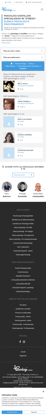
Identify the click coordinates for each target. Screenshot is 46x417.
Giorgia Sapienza (25, 134)
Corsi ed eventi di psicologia (23, 243)
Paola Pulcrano (25, 118)
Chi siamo (23, 305)
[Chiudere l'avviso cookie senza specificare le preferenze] (43, 391)
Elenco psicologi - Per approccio (23, 235)
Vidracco (23, 96)
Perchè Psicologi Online (23, 268)
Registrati (19, 2)
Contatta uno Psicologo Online (23, 223)
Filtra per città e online (11, 51)
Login (8, 2)
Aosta (22, 78)
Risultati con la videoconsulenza (23, 220)
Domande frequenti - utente (23, 251)
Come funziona (23, 272)
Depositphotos (26, 387)
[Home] (11, 64)
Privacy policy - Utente (23, 316)
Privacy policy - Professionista (23, 324)
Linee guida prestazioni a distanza (23, 280)
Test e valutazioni (23, 247)
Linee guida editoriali (23, 284)
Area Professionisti (34, 2)
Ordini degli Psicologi (23, 255)
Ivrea (21, 114)
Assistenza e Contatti (23, 309)
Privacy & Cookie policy (23, 313)
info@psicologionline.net (10, 383)
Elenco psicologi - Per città (23, 227)
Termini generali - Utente (23, 320)
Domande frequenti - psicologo (23, 287)
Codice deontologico (23, 291)
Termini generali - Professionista (23, 328)
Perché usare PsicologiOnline (23, 216)
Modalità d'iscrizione (23, 276)
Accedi (23, 352)
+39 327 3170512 (24, 383)
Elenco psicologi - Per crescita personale (23, 239)
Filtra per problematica (11, 57)
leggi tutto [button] (6, 43)
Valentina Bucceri (25, 149)
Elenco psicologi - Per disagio (23, 231)
